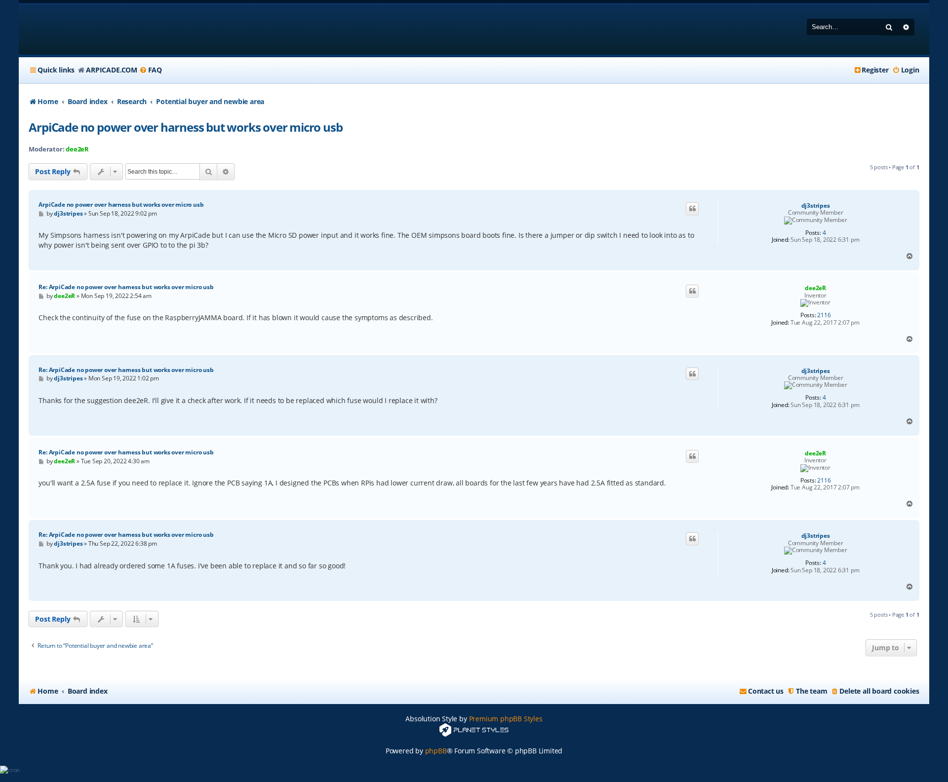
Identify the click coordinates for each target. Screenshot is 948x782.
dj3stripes (815, 205)
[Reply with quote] (692, 208)
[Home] (92, 29)
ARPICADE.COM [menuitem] (111, 69)
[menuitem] (150, 70)
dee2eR (77, 149)
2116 (823, 315)
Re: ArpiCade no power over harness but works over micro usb (126, 287)
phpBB (436, 750)
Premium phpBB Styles (506, 718)
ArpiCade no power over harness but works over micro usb (185, 127)
